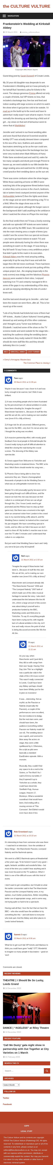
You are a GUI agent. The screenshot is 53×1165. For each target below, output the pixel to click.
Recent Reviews (12, 973)
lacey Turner (33, 352)
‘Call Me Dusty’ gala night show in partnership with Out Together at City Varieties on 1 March (26, 1049)
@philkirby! (20, 125)
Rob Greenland (21, 832)
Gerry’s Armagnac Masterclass (17, 359)
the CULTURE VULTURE (26, 6)
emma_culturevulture (30, 32)
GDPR (26, 1126)
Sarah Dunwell (27, 76)
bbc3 (6, 352)
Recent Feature (12, 1038)
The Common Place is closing (36, 363)
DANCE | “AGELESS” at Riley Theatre (26, 1027)
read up (6, 111)
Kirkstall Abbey (10, 257)
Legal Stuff (26, 1131)
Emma (32, 93)
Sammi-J (18, 934)
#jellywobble (9, 196)
